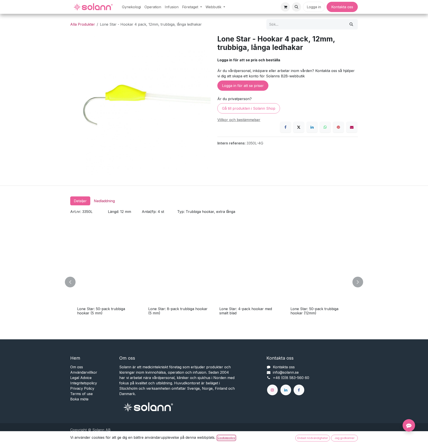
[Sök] (351, 24)
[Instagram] (272, 390)
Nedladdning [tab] (104, 201)
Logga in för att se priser (243, 85)
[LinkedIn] (312, 127)
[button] (296, 7)
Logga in (314, 7)
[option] (214, 282)
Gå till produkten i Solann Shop (248, 108)
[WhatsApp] (325, 127)
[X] (298, 127)
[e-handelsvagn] (285, 7)
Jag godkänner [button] (344, 438)
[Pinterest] (338, 127)
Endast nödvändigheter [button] (312, 438)
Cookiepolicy (226, 437)
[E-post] (351, 127)
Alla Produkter (82, 24)
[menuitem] (131, 6)
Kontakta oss (342, 7)
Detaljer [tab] (80, 201)
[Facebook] (285, 127)
